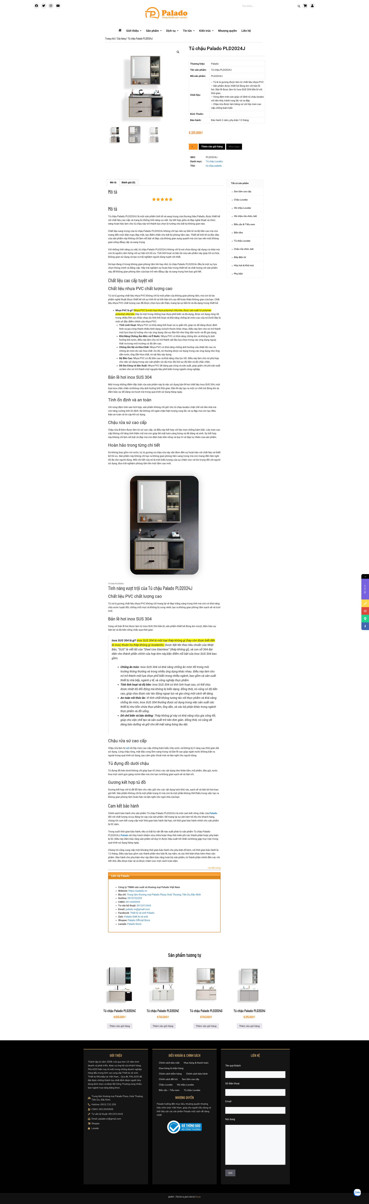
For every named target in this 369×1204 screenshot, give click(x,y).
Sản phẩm (152, 30)
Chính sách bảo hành (197, 1073)
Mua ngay (234, 146)
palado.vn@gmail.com (138, 909)
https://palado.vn (137, 890)
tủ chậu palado (214, 165)
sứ (127, 748)
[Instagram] (51, 6)
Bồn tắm (238, 232)
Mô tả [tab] (113, 182)
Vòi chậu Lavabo (242, 208)
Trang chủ (110, 38)
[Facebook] (36, 6)
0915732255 (135, 898)
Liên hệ (246, 30)
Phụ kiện (238, 273)
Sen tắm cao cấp (242, 191)
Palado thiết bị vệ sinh (136, 916)
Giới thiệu (132, 30)
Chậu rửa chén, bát (244, 249)
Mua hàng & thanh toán (196, 1062)
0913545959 (133, 901)
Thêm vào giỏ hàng (212, 146)
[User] (312, 6)
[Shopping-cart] (305, 6)
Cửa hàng (121, 38)
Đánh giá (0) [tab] (128, 182)
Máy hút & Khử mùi (244, 265)
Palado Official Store (139, 920)
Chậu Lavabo (241, 199)
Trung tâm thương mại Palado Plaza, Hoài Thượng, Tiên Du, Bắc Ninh (164, 894)
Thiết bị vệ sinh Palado (142, 912)
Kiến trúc (205, 30)
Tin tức (187, 30)
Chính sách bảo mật (169, 1062)
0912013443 (144, 905)
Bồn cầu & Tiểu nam (244, 224)
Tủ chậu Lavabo (214, 161)
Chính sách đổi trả (168, 1079)
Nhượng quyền (227, 30)
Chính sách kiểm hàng (170, 1073)
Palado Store (134, 924)
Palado (213, 813)
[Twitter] (44, 6)
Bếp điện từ (240, 257)
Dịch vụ (171, 30)
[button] (133, 30)
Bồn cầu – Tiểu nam (169, 1090)
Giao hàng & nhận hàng (171, 1068)
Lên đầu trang (214, 868)
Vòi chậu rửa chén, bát (245, 216)
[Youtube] (58, 6)
